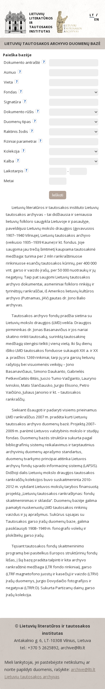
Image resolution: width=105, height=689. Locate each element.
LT (92, 15)
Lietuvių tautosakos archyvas (32, 676)
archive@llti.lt (83, 669)
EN (96, 19)
